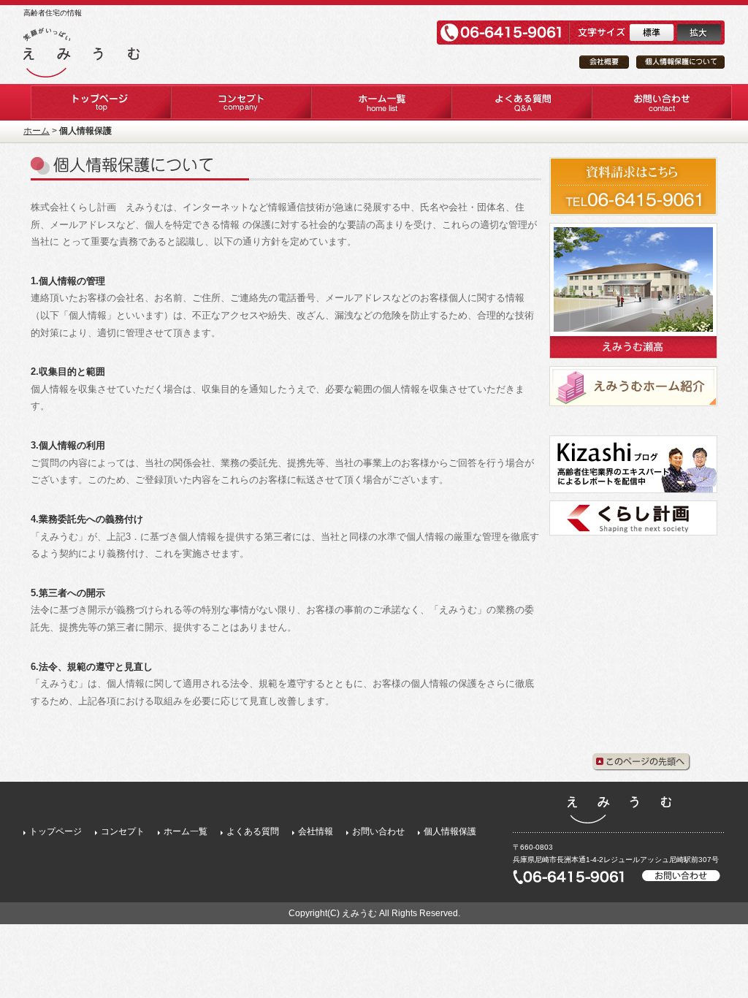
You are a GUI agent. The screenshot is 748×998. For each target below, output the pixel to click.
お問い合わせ (378, 831)
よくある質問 (252, 831)
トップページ (55, 831)
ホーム (36, 131)
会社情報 (315, 831)
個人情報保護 (450, 831)
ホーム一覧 (185, 831)
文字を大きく (698, 33)
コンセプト (123, 831)
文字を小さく (651, 33)
